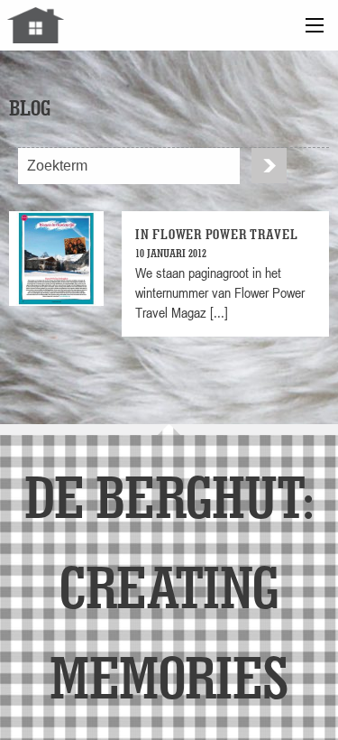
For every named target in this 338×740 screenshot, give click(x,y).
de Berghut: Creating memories (169, 586)
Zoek (269, 165)
